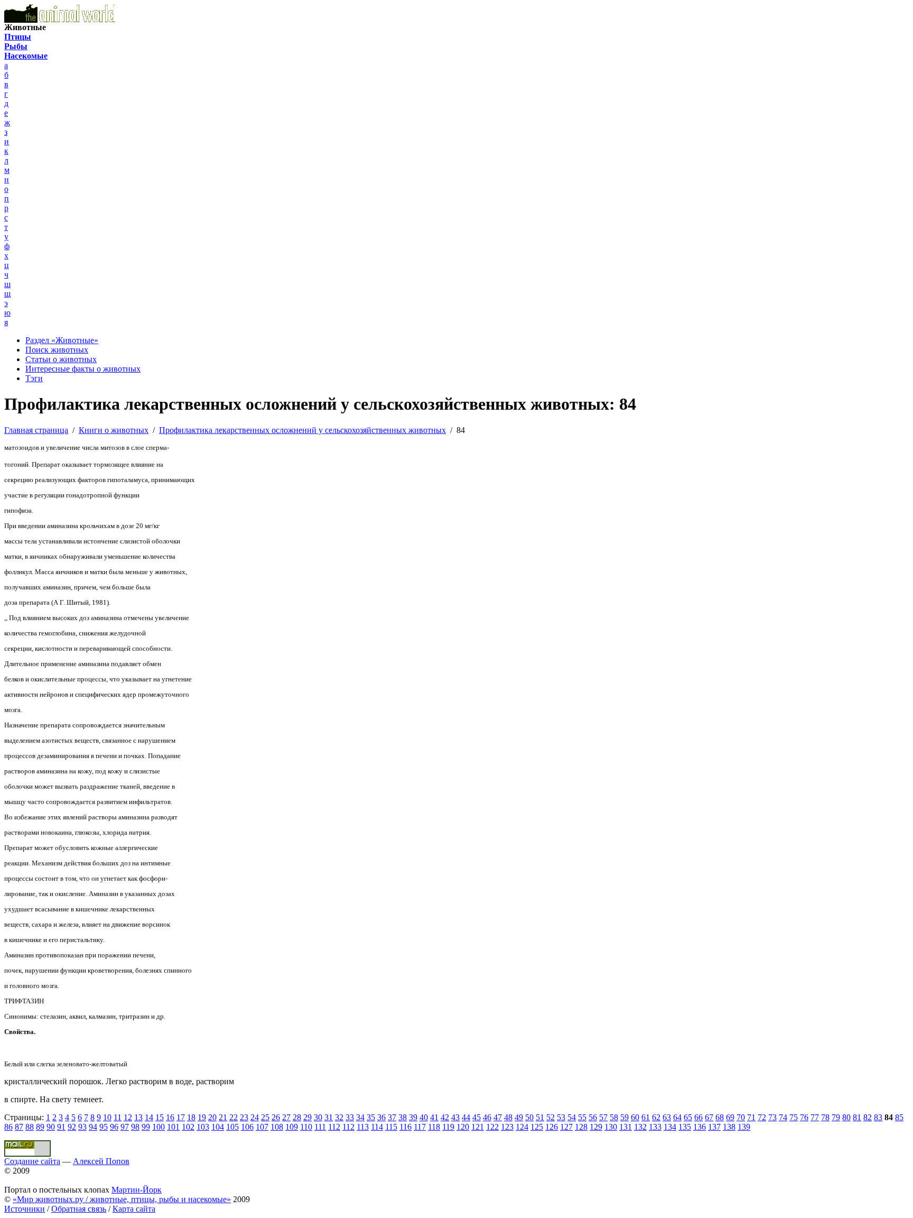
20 (212, 1117)
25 (265, 1117)
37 (392, 1117)
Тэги (34, 378)
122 (492, 1126)
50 (529, 1117)
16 (170, 1117)
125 (536, 1126)
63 (667, 1117)
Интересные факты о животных (83, 368)
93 (82, 1126)
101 (173, 1126)
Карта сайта (134, 1208)
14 (149, 1117)
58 (614, 1117)
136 (699, 1126)
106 (247, 1126)
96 (114, 1126)
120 (462, 1126)
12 (128, 1117)
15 (159, 1117)
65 (688, 1117)
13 (138, 1117)
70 (741, 1117)
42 (445, 1117)
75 (793, 1117)
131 (625, 1126)
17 (180, 1117)
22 (233, 1117)
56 (593, 1117)
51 (540, 1117)
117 (420, 1126)
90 (50, 1126)
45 (476, 1117)
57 (603, 1117)
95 (103, 1126)
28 (297, 1117)
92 (72, 1126)
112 (334, 1126)
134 (670, 1126)
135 (684, 1126)
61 (645, 1117)
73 (772, 1117)
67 (709, 1117)
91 (61, 1126)
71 (751, 1117)
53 (561, 1117)
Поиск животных (56, 349)
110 (306, 1126)
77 (814, 1117)
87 (19, 1126)
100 (158, 1126)
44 (466, 1117)
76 (804, 1117)
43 (455, 1117)
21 (223, 1117)
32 (339, 1117)
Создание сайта (32, 1161)
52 (550, 1117)
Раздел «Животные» (61, 340)
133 (655, 1126)
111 (320, 1126)
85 (899, 1117)
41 (434, 1117)
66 (698, 1117)
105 (232, 1126)
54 (571, 1117)
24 (254, 1117)
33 (350, 1117)
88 (29, 1126)
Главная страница (36, 430)
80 (846, 1117)
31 (328, 1117)
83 (878, 1117)
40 (424, 1117)
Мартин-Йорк (136, 1189)
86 (8, 1126)
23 (244, 1117)
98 (135, 1126)
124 (522, 1126)
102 (188, 1126)
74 (783, 1117)
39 (413, 1117)
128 (581, 1126)
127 (566, 1126)
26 (276, 1117)
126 (551, 1126)
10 (107, 1117)
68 (719, 1117)
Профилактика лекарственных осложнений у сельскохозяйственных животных (302, 430)
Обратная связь (78, 1208)
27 (286, 1117)
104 (217, 1126)
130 (610, 1126)
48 (508, 1117)
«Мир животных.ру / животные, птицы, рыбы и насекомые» (122, 1199)
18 (191, 1117)
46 (487, 1117)
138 (729, 1126)
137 (714, 1126)
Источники (24, 1208)
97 (124, 1126)
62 (656, 1117)
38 (402, 1117)
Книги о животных (113, 430)
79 (836, 1117)
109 (291, 1126)
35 (371, 1117)
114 (377, 1126)
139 (744, 1126)
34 (360, 1117)
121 (477, 1126)
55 (582, 1117)
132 (640, 1126)
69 (730, 1117)
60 (635, 1117)
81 (857, 1117)
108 (277, 1126)
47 (497, 1117)
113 (363, 1126)
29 (307, 1117)
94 (93, 1126)
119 (448, 1126)
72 (762, 1117)
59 (624, 1117)
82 (867, 1117)
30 (318, 1117)
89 (40, 1126)
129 (596, 1126)
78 (825, 1117)
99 (146, 1126)
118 (434, 1126)
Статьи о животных (61, 359)
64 (677, 1117)
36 (381, 1117)
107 (262, 1126)
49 (519, 1117)
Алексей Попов (101, 1161)
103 (203, 1126)
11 (118, 1117)
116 (405, 1126)
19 (202, 1117)
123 (507, 1126)
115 (391, 1126)
